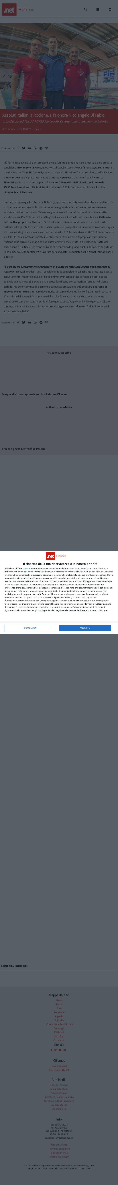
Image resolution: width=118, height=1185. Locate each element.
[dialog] (59, 592)
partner (26, 568)
